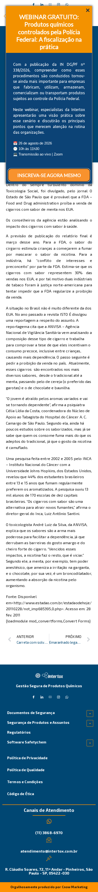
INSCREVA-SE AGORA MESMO (49, 175)
